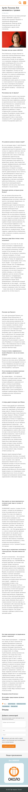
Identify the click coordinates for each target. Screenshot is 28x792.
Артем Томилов (11, 703)
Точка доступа (14, 706)
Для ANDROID (14, 760)
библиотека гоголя (21, 703)
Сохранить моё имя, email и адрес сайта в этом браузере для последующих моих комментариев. (13, 740)
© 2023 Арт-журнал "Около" (14, 789)
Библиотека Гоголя (7, 16)
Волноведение (5, 706)
